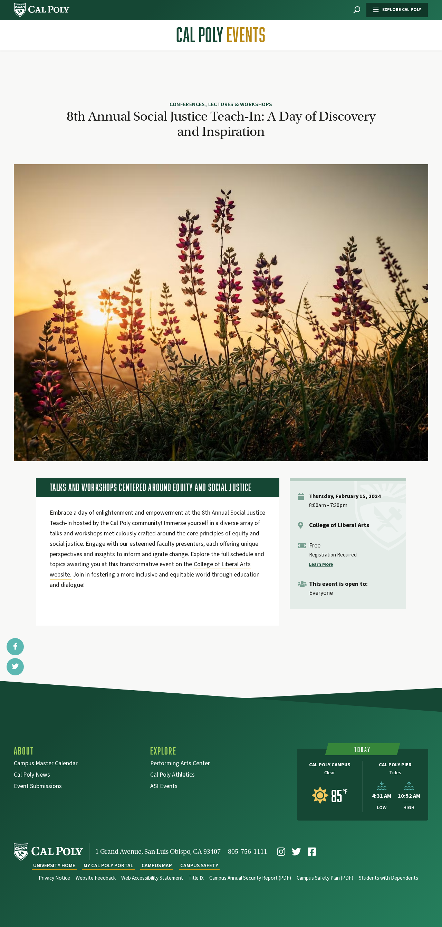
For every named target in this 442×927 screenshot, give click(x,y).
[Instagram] (281, 852)
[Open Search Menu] (356, 10)
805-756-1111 (247, 851)
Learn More (321, 564)
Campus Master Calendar (46, 764)
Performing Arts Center (180, 764)
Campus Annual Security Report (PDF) (250, 878)
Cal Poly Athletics (172, 775)
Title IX (196, 878)
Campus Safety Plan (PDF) (325, 878)
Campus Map (157, 865)
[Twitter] (296, 852)
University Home (54, 865)
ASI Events (163, 786)
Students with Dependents (388, 878)
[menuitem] (281, 852)
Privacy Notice (54, 878)
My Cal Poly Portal (108, 865)
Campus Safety (199, 865)
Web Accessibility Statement (152, 878)
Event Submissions (38, 786)
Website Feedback (96, 878)
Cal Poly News (32, 775)
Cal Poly (221, 35)
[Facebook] (311, 852)
